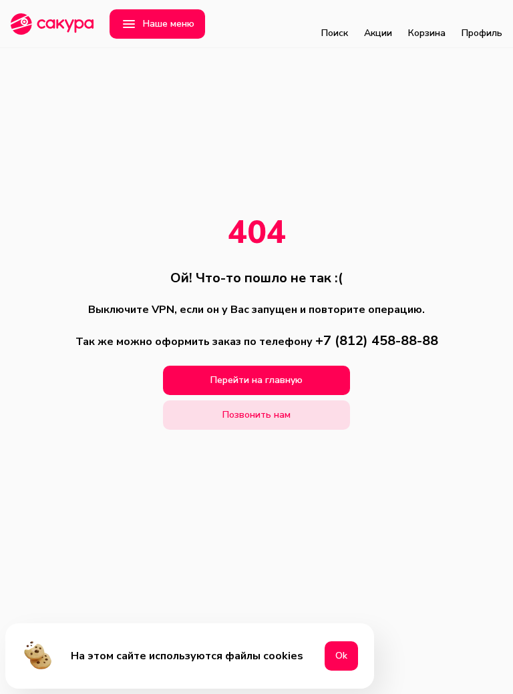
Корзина (427, 33)
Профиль (482, 33)
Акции (378, 33)
